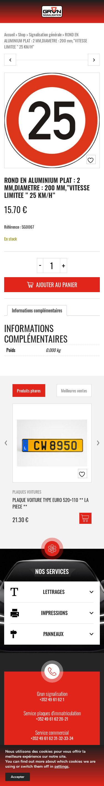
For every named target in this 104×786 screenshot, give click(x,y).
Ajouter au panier (56, 284)
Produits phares (29, 390)
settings (61, 766)
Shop (22, 34)
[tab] (37, 310)
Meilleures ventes (74, 390)
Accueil (9, 34)
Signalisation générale (45, 34)
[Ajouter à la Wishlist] (91, 159)
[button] (85, 518)
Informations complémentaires (37, 310)
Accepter (17, 777)
